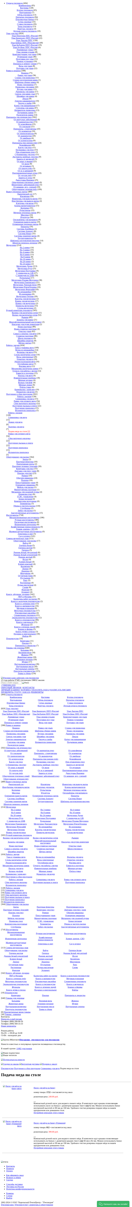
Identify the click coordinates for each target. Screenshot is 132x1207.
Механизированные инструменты (24, 517)
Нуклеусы (24, 217)
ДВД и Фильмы (25, 597)
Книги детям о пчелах (25, 631)
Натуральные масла (25, 666)
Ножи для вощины (25, 85)
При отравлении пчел (25, 152)
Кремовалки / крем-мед (25, 389)
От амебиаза (25, 138)
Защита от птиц (25, 178)
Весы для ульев (25, 66)
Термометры (25, 503)
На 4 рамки (25, 252)
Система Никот (25, 233)
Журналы (25, 624)
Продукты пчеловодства (24, 671)
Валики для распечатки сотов (25, 313)
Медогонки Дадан (24, 266)
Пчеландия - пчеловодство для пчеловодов (39, 1040)
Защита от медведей (25, 159)
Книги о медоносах (24, 622)
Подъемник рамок (25, 112)
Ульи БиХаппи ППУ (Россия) (25, 45)
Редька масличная (25, 585)
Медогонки (11, 245)
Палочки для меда (16, 427)
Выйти (9, 1198)
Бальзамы (25, 650)
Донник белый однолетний (25, 555)
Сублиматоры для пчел (25, 154)
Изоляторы (25, 196)
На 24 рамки (25, 264)
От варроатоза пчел (24, 122)
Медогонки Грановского (25, 282)
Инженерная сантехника (25, 524)
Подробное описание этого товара (49, 1113)
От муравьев (25, 166)
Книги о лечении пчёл (25, 604)
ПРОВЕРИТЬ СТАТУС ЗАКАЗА (15, 692)
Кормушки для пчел (25, 469)
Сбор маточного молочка (25, 403)
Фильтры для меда (25, 352)
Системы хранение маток (25, 236)
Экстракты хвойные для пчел (25, 157)
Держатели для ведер (25, 392)
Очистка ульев (24, 331)
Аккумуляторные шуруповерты (25, 513)
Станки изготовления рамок (25, 80)
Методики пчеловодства (25, 611)
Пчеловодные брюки (25, 19)
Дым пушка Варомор (25, 180)
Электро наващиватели (25, 101)
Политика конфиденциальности (20, 1189)
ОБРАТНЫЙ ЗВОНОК (11, 687)
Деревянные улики (24, 50)
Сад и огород (24, 536)
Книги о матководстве (25, 606)
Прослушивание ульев (25, 483)
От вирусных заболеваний (25, 119)
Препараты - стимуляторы (24, 129)
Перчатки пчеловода (25, 17)
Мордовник (25, 573)
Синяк (25, 587)
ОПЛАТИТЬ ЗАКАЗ (40, 690)
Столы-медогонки (25, 308)
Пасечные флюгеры (25, 462)
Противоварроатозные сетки (25, 173)
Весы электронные (24, 357)
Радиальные (25, 278)
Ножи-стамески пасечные (25, 329)
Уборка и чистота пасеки (24, 506)
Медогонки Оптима (25, 296)
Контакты (10, 1166)
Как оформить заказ (15, 1175)
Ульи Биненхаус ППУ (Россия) (24, 38)
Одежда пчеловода (14, 3)
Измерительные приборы (25, 378)
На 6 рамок (25, 254)
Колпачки (25, 208)
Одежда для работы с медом (25, 371)
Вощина (24, 73)
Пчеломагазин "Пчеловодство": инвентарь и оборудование (27, 1205)
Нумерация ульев (24, 57)
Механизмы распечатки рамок (24, 368)
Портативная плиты (25, 464)
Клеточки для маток (25, 203)
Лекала (25, 98)
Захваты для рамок (25, 320)
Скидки (9, 1180)
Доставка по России (15, 1187)
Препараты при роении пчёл (25, 143)
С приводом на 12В (25, 273)
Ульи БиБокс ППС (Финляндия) (25, 43)
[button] (113, 1204)
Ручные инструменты (24, 520)
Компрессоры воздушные (25, 501)
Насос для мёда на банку (44, 1088)
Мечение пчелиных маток (24, 213)
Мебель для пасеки (25, 487)
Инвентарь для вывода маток (25, 199)
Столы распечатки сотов (25, 355)
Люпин (25, 569)
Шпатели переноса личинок (25, 243)
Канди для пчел (25, 147)
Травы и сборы (24, 673)
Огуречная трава (25, 576)
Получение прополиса (25, 408)
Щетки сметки (24, 343)
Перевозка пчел (25, 494)
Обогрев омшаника (24, 478)
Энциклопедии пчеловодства (25, 617)
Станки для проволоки (25, 78)
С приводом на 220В (25, 275)
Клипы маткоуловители (24, 206)
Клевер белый (25, 562)
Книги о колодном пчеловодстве (25, 601)
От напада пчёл (25, 168)
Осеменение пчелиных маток (25, 224)
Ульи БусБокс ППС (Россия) (25, 47)
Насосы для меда (25, 375)
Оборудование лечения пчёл (24, 189)
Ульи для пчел (12, 33)
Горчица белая (25, 545)
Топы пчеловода (25, 26)
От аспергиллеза (25, 140)
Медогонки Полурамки (25, 271)
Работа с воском (24, 396)
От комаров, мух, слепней (24, 187)
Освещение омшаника (25, 485)
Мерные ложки (25, 385)
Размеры (10, 1193)
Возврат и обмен (13, 1177)
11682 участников (24, 1048)
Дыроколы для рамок (25, 92)
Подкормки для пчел (25, 150)
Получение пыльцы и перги (25, 406)
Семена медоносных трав (17, 538)
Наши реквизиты (8, 1026)
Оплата (9, 1171)
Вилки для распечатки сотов (24, 315)
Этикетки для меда (24, 359)
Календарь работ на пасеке (25, 599)
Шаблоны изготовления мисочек (24, 240)
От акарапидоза (25, 136)
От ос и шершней (25, 171)
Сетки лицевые (25, 22)
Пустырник (25, 578)
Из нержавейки (24, 292)
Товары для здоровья (15, 648)
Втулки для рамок (25, 89)
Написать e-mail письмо (11, 1019)
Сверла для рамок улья (25, 94)
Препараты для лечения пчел (19, 117)
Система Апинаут (25, 231)
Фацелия (25, 590)
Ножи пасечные (25, 327)
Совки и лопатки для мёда (24, 334)
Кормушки (25, 641)
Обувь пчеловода (24, 15)
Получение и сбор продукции (19, 394)
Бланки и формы (25, 629)
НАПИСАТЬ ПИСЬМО (60, 690)
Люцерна (25, 571)
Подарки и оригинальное (25, 634)
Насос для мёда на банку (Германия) (49, 1123)
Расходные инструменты (25, 522)
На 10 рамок (25, 259)
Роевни (25, 476)
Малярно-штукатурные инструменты (25, 531)
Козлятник (25, 566)
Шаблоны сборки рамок (25, 82)
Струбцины (25, 508)
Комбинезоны (25, 5)
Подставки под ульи (25, 59)
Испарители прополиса (25, 410)
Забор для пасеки (25, 510)
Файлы (25, 636)
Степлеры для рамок (25, 108)
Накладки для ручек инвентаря (25, 324)
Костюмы (24, 8)
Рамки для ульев (25, 75)
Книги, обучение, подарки (18, 594)
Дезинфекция (25, 145)
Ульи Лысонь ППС (24, 40)
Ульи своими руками (25, 52)
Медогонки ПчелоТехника (25, 287)
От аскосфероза (25, 124)
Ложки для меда (15, 422)
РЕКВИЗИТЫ (37, 692)
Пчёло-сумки (25, 387)
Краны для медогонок (25, 301)
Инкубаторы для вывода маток (25, 201)
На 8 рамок (25, 257)
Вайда (25, 543)
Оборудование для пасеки (17, 457)
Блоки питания (25, 499)
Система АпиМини (25, 229)
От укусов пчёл (25, 175)
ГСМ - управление (25, 496)
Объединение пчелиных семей (25, 182)
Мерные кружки (25, 380)
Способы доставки (14, 1184)
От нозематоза (25, 131)
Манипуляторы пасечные (25, 489)
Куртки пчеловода (25, 10)
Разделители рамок (24, 115)
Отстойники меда (25, 364)
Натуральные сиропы (24, 669)
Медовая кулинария (25, 608)
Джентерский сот (24, 194)
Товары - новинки (13, 1014)
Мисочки (25, 215)
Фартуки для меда (25, 29)
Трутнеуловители (25, 238)
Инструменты (12, 515)
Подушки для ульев (24, 68)
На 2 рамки (25, 247)
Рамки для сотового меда (25, 401)
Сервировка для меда (24, 399)
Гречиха (25, 550)
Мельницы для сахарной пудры (25, 492)
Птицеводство (12, 638)
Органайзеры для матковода (25, 220)
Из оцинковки (25, 294)
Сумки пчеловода (25, 24)
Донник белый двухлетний (25, 552)
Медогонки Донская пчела (25, 285)
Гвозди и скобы (25, 103)
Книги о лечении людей (24, 627)
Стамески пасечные (25, 336)
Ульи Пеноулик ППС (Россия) (25, 36)
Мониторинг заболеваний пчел (25, 185)
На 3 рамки (25, 250)
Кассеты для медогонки (25, 299)
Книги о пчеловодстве (25, 620)
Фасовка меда (25, 366)
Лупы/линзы (24, 210)
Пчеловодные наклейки (25, 613)
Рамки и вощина (13, 71)
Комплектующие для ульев (24, 54)
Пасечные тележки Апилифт (25, 466)
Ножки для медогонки (25, 303)
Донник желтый (25, 557)
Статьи (9, 1196)
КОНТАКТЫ (28, 687)
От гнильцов (25, 126)
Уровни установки (25, 61)
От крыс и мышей (25, 161)
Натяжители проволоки (24, 110)
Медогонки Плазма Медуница (24, 280)
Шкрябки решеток (25, 341)
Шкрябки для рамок (25, 96)
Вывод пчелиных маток (16, 192)
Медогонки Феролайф (25, 289)
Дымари (24, 317)
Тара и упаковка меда (24, 348)
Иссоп (25, 559)
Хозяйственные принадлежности (25, 527)
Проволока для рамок (24, 87)
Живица (24, 655)
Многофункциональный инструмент (25, 322)
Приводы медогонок (25, 306)
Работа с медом (13, 345)
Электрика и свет (25, 534)
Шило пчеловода (25, 338)
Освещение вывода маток (25, 222)
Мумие (25, 662)
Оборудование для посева (25, 541)
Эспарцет (25, 592)
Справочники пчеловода (25, 615)
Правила (10, 1168)
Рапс (25, 580)
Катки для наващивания (24, 105)
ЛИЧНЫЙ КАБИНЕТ (10, 690)
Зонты (25, 459)
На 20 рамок (25, 261)
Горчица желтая (25, 548)
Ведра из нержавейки (24, 350)
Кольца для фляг (25, 382)
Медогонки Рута (25, 268)
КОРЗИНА (26, 690)
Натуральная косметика (24, 664)
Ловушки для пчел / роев (25, 471)
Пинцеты (25, 226)
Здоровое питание (25, 659)
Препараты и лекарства (25, 645)
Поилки (25, 643)
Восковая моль (24, 652)
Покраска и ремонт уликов (25, 64)
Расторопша (25, 583)
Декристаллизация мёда (24, 361)
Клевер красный (25, 564)
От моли (25, 164)
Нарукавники (25, 12)
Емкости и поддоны (25, 373)
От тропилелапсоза (25, 133)
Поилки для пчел (24, 473)
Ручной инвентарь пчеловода (19, 310)
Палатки (25, 480)
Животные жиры (24, 657)
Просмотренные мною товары (17, 1012)
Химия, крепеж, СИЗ (25, 529)
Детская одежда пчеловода (25, 31)
